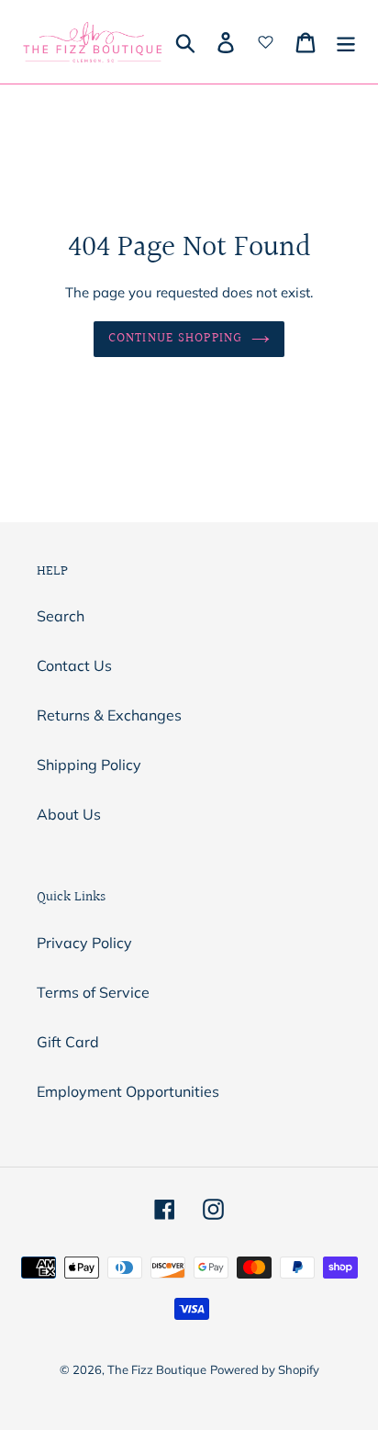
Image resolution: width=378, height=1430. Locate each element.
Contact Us (74, 665)
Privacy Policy (84, 942)
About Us (69, 814)
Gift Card (68, 1042)
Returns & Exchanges (109, 715)
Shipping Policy (89, 764)
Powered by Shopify (264, 1369)
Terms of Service (93, 992)
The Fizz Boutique (156, 1369)
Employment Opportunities (128, 1091)
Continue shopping (175, 339)
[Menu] (346, 42)
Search (60, 616)
